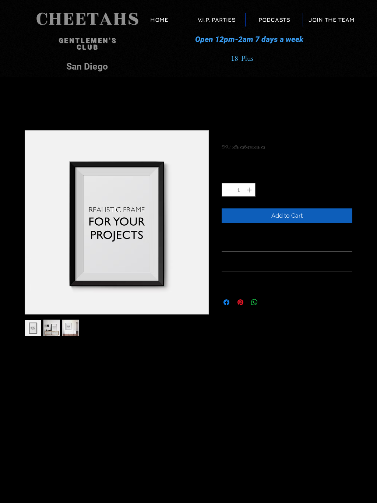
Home (33, 103)
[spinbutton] (238, 189)
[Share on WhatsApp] (254, 302)
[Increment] (249, 189)
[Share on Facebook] (226, 302)
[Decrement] (227, 189)
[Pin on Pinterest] (240, 302)
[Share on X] (268, 302)
